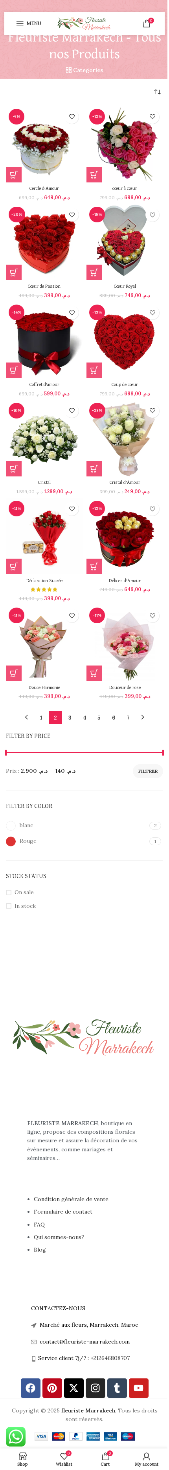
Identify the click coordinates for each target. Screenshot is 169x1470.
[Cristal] (44, 438)
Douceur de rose (125, 687)
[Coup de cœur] (124, 340)
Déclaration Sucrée (44, 580)
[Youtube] (139, 1388)
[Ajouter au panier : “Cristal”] (14, 468)
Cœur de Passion (44, 286)
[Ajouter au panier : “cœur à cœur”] (94, 174)
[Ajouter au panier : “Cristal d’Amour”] (94, 468)
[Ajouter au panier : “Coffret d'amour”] (14, 370)
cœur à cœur (124, 188)
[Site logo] (84, 23)
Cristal (44, 482)
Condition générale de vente (71, 1199)
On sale (24, 892)
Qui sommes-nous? (59, 1237)
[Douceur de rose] (124, 643)
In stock (25, 905)
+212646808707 (110, 1358)
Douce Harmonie (44, 687)
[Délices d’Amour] (124, 536)
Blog (40, 1249)
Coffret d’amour (44, 384)
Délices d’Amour (125, 580)
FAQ (39, 1224)
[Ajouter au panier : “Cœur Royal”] (94, 272)
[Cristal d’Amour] (124, 438)
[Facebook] (30, 1388)
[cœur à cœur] (124, 144)
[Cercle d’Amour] (44, 144)
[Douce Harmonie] (44, 643)
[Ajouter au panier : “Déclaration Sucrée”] (14, 566)
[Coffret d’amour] (44, 340)
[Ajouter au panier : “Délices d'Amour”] (94, 566)
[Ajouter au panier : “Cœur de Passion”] (14, 272)
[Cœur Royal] (124, 242)
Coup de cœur (125, 384)
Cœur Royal (125, 286)
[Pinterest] (52, 1388)
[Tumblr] (117, 1388)
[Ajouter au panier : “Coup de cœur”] (94, 370)
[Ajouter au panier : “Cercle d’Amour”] (14, 174)
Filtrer (148, 771)
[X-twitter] (74, 1388)
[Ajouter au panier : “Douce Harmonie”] (14, 673)
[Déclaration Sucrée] (44, 536)
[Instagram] (95, 1388)
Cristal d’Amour (125, 482)
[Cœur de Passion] (44, 242)
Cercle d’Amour (44, 188)
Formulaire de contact (64, 1211)
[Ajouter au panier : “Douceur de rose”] (94, 673)
